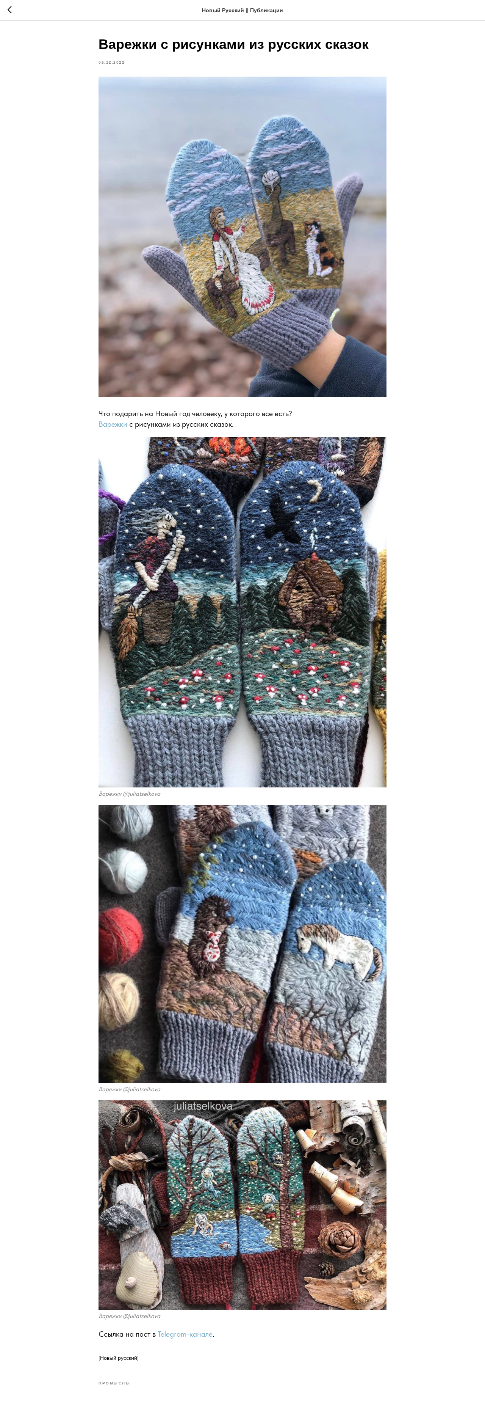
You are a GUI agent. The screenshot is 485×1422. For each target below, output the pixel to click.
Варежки (113, 424)
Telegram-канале (185, 1334)
